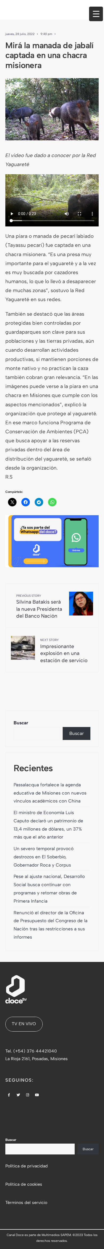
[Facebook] (9, 1095)
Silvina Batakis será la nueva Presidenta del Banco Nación (39, 606)
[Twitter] (18, 1095)
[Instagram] (27, 1095)
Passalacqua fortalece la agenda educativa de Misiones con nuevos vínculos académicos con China (50, 793)
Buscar (21, 722)
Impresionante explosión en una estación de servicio (63, 650)
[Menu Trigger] (96, 14)
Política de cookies (23, 1184)
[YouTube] (37, 1095)
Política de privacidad (26, 1165)
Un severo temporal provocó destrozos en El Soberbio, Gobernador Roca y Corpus (44, 857)
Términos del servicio (26, 1202)
